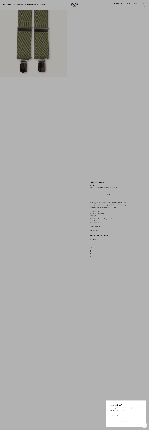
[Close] (144, 402)
